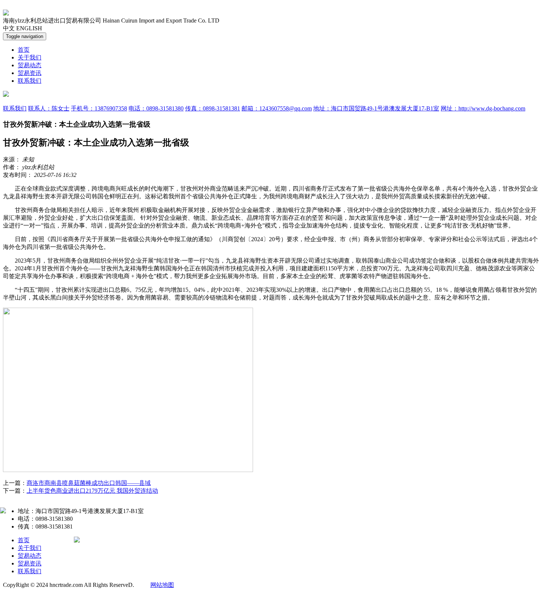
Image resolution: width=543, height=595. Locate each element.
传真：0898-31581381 (212, 108)
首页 (24, 50)
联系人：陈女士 (48, 108)
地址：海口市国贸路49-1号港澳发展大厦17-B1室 (376, 108)
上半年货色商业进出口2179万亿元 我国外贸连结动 (92, 491)
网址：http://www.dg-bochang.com (483, 108)
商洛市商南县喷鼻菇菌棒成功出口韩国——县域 (89, 483)
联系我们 (29, 81)
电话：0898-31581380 (156, 108)
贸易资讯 (29, 73)
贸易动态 (29, 65)
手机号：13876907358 (99, 108)
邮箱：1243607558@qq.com (277, 108)
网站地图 (162, 585)
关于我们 (29, 57)
